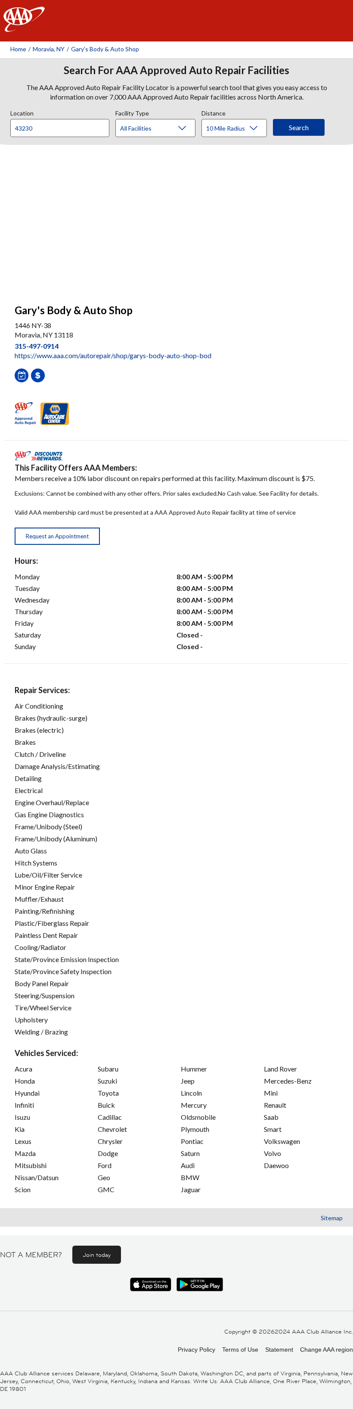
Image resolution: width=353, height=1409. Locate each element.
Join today (97, 1255)
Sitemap (332, 1218)
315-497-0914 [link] (37, 346)
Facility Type (132, 112)
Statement (279, 1349)
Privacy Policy (196, 1349)
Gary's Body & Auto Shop (105, 49)
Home (18, 49)
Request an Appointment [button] (57, 536)
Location (22, 112)
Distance (213, 112)
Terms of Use (240, 1349)
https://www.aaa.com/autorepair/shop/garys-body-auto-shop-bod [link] (113, 355)
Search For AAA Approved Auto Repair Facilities (176, 70)
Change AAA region (326, 1349)
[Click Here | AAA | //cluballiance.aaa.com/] (24, 26)
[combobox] (62, 126)
